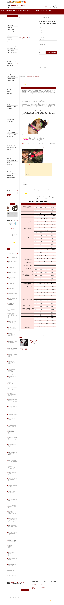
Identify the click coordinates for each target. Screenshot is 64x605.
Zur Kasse (49, 1)
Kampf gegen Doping (11, 267)
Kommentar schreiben (47, 68)
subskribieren (25, 589)
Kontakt (46, 6)
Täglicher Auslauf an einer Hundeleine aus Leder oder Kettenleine (11, 351)
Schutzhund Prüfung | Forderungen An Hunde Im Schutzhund (11, 362)
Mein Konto (44, 1)
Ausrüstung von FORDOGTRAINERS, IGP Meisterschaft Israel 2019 (11, 334)
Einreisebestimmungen (11, 273)
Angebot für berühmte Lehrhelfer (12, 560)
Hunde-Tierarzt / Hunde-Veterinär (12, 311)
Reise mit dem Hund (11, 288)
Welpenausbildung (10, 268)
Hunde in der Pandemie (11, 430)
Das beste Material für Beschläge (12, 437)
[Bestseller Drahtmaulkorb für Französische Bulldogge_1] (33, 41)
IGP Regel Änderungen (11, 258)
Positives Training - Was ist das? (12, 372)
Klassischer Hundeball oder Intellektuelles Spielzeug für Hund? (12, 404)
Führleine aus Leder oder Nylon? (12, 414)
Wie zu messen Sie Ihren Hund (12, 575)
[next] (58, 26)
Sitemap (33, 588)
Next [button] (17, 210)
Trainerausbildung (10, 572)
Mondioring (9, 289)
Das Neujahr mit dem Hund (11, 327)
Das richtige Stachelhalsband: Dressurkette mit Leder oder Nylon (12, 432)
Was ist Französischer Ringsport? (12, 487)
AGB (33, 587)
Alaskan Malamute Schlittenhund (12, 293)
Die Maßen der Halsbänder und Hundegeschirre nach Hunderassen (12, 316)
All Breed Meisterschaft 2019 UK (12, 401)
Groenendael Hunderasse (11, 340)
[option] (24, 41)
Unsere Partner (10, 302)
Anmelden (53, 1)
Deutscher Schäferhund (11, 283)
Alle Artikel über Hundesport (12, 272)
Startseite (20, 15)
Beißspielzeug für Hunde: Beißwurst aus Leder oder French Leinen (12, 439)
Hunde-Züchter (10, 308)
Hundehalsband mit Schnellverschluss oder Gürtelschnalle (11, 494)
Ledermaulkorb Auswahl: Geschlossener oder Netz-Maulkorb (11, 412)
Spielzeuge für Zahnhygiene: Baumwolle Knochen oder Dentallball (12, 450)
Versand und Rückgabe (30, 76)
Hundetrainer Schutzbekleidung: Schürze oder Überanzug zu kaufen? (12, 533)
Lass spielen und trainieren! (11, 389)
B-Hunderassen (10, 263)
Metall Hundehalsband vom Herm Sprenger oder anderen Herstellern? (12, 453)
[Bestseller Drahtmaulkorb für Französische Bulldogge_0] (24, 41)
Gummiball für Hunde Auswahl (12, 417)
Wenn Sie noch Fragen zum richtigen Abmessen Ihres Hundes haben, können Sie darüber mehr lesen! (37, 147)
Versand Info (34, 584)
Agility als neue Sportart (11, 415)
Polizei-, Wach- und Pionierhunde (12, 279)
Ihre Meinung (10, 573)
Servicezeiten (12, 228)
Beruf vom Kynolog (10, 300)
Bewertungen (37, 76)
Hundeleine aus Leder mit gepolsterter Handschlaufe (33, 341)
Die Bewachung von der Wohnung (12, 287)
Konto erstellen (43, 587)
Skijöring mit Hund (10, 383)
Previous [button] (7, 210)
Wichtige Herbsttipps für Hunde (12, 474)
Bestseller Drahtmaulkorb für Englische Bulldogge (24, 348)
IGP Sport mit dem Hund (11, 294)
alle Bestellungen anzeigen (45, 584)
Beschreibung (22, 76)
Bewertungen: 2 (41, 68)
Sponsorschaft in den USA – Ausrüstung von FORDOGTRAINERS (11, 370)
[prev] (19, 26)
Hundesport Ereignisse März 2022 (12, 257)
